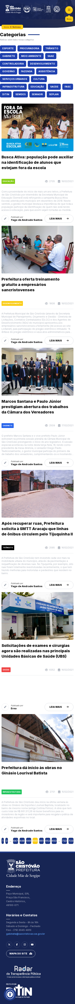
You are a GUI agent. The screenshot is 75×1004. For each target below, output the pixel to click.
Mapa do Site (18, 953)
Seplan (54, 94)
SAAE (51, 56)
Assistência (46, 71)
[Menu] (69, 10)
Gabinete (8, 56)
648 (22, 840)
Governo (8, 71)
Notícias (16, 27)
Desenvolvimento (42, 63)
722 (64, 840)
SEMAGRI (37, 94)
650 (35, 840)
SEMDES (20, 94)
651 (41, 840)
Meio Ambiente (31, 56)
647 (15, 840)
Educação (37, 86)
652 (47, 840)
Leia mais (55, 218)
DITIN (5, 94)
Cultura (39, 79)
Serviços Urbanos (14, 79)
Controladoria (13, 63)
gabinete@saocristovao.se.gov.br (25, 933)
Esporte (8, 48)
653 (54, 840)
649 (28, 840)
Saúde (54, 86)
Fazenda (26, 71)
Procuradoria (29, 48)
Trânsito (51, 48)
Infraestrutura (13, 86)
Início (6, 27)
